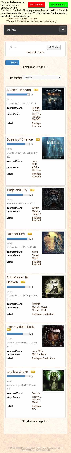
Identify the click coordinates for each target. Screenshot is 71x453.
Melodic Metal (39, 116)
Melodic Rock (39, 310)
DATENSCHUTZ (43, 450)
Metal (35, 211)
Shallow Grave (17, 372)
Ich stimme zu (58, 4)
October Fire (16, 234)
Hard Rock (37, 170)
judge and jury (17, 190)
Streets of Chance (20, 139)
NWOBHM (37, 119)
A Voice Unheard (19, 90)
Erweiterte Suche (36, 52)
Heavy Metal (38, 114)
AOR (34, 167)
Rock (43, 354)
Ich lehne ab (36, 4)
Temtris (36, 393)
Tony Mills (34, 162)
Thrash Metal (39, 214)
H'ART (35, 408)
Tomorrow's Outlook (38, 109)
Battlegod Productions (38, 124)
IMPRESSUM (27, 450)
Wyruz (35, 208)
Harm (35, 251)
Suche (55, 47)
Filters (14, 62)
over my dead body (20, 327)
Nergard (36, 304)
